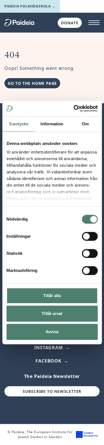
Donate (69, 22)
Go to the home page (32, 83)
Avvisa (52, 331)
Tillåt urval (52, 313)
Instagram (48, 348)
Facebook (48, 361)
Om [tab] (85, 123)
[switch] (90, 236)
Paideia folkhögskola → (29, 6)
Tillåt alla (52, 295)
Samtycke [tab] (18, 123)
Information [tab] (51, 123)
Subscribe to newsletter (52, 391)
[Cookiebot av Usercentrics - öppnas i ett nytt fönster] (74, 108)
